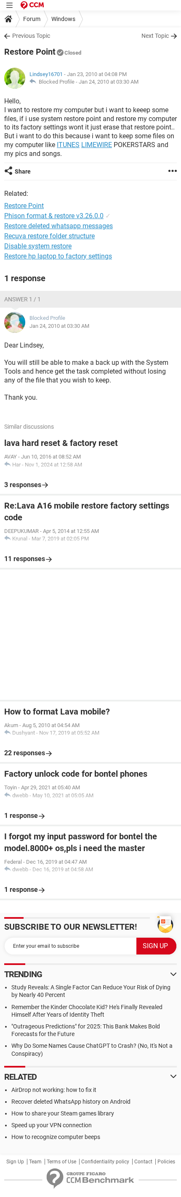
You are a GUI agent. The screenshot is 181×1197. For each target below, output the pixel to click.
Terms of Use (61, 1162)
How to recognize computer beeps (55, 1137)
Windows (63, 19)
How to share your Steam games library (62, 1113)
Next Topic (155, 35)
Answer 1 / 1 (22, 299)
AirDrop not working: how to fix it (53, 1089)
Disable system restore (38, 246)
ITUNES (68, 145)
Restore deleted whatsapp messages (58, 226)
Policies (166, 1162)
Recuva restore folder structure (49, 236)
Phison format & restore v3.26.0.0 (54, 216)
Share (23, 171)
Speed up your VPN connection (51, 1125)
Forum (31, 19)
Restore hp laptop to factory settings (58, 256)
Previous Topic (31, 35)
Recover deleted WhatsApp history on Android (70, 1101)
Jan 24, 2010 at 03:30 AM (108, 82)
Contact (143, 1162)
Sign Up (15, 1162)
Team (35, 1162)
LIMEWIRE (96, 145)
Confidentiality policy (105, 1162)
